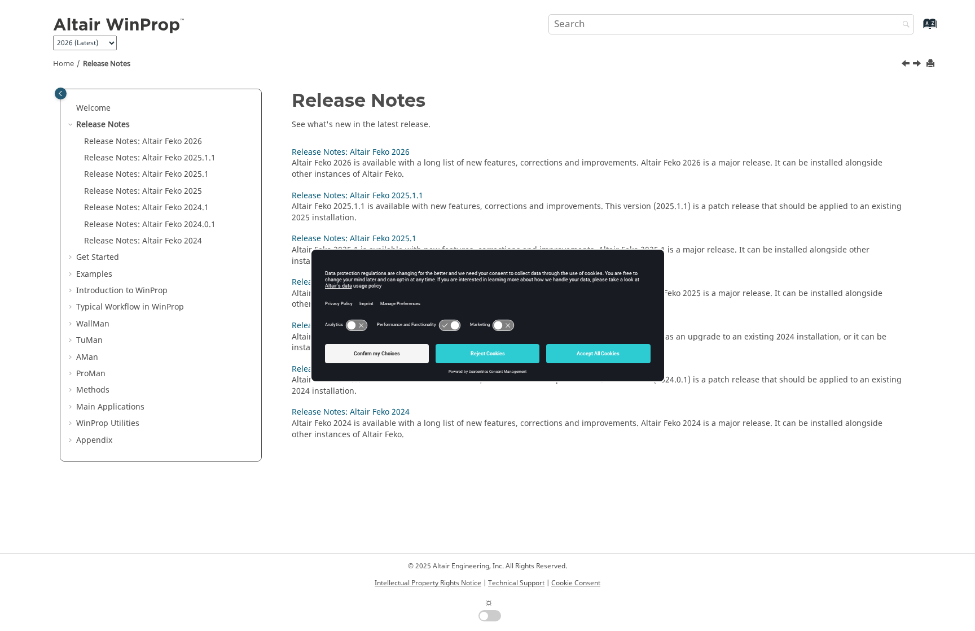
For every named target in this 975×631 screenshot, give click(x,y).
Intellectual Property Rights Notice (428, 583)
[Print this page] (931, 64)
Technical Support (516, 583)
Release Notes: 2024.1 (146, 208)
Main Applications (110, 407)
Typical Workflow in (130, 307)
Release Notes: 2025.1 (146, 174)
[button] (71, 108)
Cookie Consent (575, 583)
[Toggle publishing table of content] (61, 93)
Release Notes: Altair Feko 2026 (351, 152)
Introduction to (122, 291)
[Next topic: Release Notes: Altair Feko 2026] (918, 65)
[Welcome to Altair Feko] (906, 65)
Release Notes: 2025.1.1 (150, 158)
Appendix (94, 440)
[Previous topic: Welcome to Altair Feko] (906, 65)
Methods (92, 390)
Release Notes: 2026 (143, 141)
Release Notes (106, 64)
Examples (94, 274)
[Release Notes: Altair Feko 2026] (918, 65)
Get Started (97, 257)
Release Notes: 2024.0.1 (150, 224)
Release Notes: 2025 (143, 191)
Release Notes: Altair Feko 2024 (351, 412)
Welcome (93, 108)
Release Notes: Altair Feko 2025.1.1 (357, 196)
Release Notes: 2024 (143, 241)
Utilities (107, 423)
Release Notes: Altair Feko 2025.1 (354, 239)
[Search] (903, 25)
